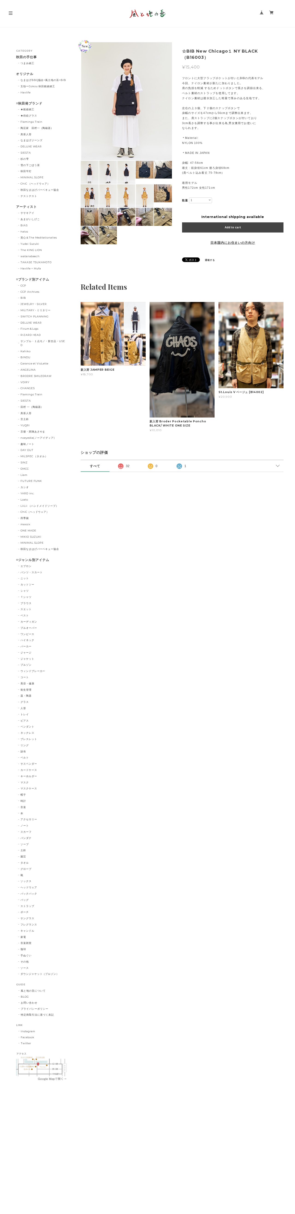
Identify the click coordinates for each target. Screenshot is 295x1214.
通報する (210, 260)
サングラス (27, 918)
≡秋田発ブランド (29, 103)
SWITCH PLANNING (35, 316)
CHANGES (28, 388)
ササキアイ (27, 213)
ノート (25, 825)
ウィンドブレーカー (33, 671)
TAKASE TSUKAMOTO (36, 262)
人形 (23, 708)
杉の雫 (25, 159)
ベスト (25, 615)
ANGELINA (28, 369)
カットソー (27, 584)
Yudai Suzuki (30, 243)
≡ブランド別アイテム (32, 279)
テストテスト (29, 196)
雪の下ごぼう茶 (30, 165)
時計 (23, 800)
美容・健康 (27, 683)
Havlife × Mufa (31, 268)
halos (24, 231)
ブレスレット (29, 739)
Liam (24, 475)
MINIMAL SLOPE (32, 177)
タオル (25, 862)
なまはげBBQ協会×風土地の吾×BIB (43, 80)
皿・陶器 (26, 695)
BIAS (24, 225)
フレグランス (29, 924)
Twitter (26, 1043)
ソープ (25, 844)
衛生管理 (26, 689)
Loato (24, 499)
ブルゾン (26, 664)
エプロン (26, 566)
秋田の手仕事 (26, 57)
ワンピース (27, 634)
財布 (23, 751)
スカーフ (26, 831)
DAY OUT (27, 450)
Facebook (27, 1037)
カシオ (25, 487)
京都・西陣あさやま (33, 431)
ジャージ (26, 652)
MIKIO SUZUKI (31, 536)
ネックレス (27, 732)
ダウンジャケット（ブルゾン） (40, 973)
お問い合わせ (29, 1002)
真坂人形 (26, 134)
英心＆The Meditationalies (39, 237)
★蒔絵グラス (29, 115)
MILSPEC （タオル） (34, 456)
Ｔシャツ (26, 597)
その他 (25, 961)
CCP (23, 285)
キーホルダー (29, 776)
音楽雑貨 (26, 943)
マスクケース (29, 788)
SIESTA (26, 152)
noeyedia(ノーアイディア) (38, 437)
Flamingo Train (31, 121)
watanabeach (30, 256)
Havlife (26, 92)
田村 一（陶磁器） (32, 407)
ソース (25, 967)
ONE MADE (28, 530)
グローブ (26, 869)
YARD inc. (28, 493)
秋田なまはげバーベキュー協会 (40, 189)
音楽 (23, 807)
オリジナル (24, 74)
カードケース (29, 770)
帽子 (23, 794)
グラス (25, 702)
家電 (23, 937)
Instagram (28, 1031)
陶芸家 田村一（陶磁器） (37, 128)
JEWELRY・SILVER (34, 304)
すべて (95, 466)
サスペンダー (29, 763)
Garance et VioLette (34, 363)
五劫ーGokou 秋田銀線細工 (38, 86)
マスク (25, 782)
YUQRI (25, 425)
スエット (26, 609)
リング (25, 745)
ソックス (26, 881)
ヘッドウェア (29, 887)
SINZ (24, 462)
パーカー (26, 646)
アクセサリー (29, 819)
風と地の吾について (33, 990)
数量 (185, 200)
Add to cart (233, 227)
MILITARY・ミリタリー (36, 310)
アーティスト (26, 207)
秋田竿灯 (26, 171)
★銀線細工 (27, 109)
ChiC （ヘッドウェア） (35, 183)
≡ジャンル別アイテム (32, 560)
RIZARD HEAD (31, 335)
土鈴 (23, 850)
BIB (23, 297)
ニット (25, 578)
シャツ (25, 590)
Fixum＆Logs (30, 328)
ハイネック (27, 640)
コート (25, 677)
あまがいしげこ (30, 219)
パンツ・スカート (32, 572)
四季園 (25, 518)
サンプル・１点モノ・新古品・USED (43, 343)
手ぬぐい (26, 955)
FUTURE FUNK (31, 481)
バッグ (25, 899)
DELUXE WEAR (31, 146)
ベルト (25, 757)
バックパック (29, 893)
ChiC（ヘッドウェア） (35, 511)
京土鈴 (25, 419)
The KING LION (31, 250)
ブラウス (26, 603)
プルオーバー (29, 627)
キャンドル (27, 930)
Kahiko (26, 351)
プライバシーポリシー (34, 1008)
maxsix (25, 524)
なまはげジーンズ (32, 140)
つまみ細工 (27, 63)
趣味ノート (27, 444)
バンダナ (26, 838)
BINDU (25, 357)
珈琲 (23, 949)
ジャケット (27, 658)
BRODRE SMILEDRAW (36, 376)
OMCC (25, 468)
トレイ (25, 714)
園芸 (23, 856)
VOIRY (25, 382)
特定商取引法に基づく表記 (37, 1014)
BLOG (25, 996)
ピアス (25, 720)
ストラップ (27, 906)
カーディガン (29, 621)
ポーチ (25, 912)
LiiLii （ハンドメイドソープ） (40, 505)
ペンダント (27, 726)
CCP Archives (30, 291)
